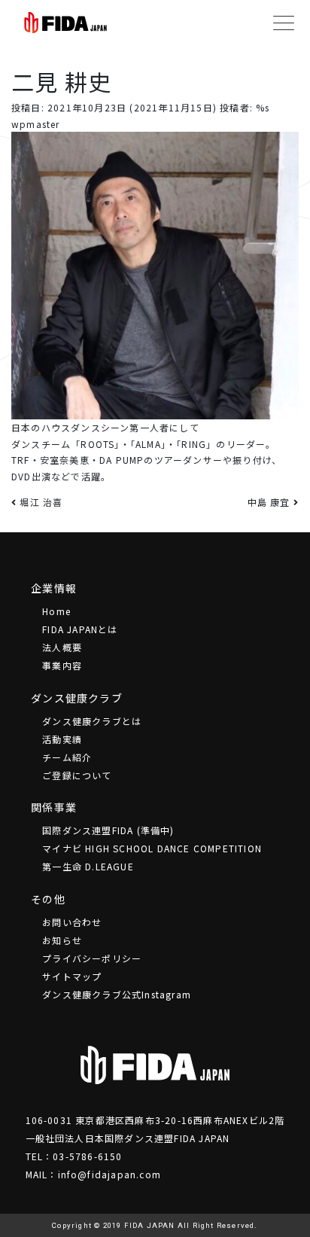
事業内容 (62, 665)
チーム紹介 (67, 757)
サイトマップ (72, 976)
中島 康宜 (270, 501)
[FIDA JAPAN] (65, 22)
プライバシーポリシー (91, 958)
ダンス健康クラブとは (91, 720)
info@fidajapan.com (110, 1174)
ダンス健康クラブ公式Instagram (116, 994)
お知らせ (62, 940)
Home (56, 611)
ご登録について (76, 775)
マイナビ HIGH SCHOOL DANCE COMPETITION (152, 848)
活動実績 (62, 739)
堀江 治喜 (39, 501)
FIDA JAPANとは (79, 629)
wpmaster (35, 123)
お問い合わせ (72, 922)
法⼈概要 (62, 647)
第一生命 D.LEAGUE (88, 866)
